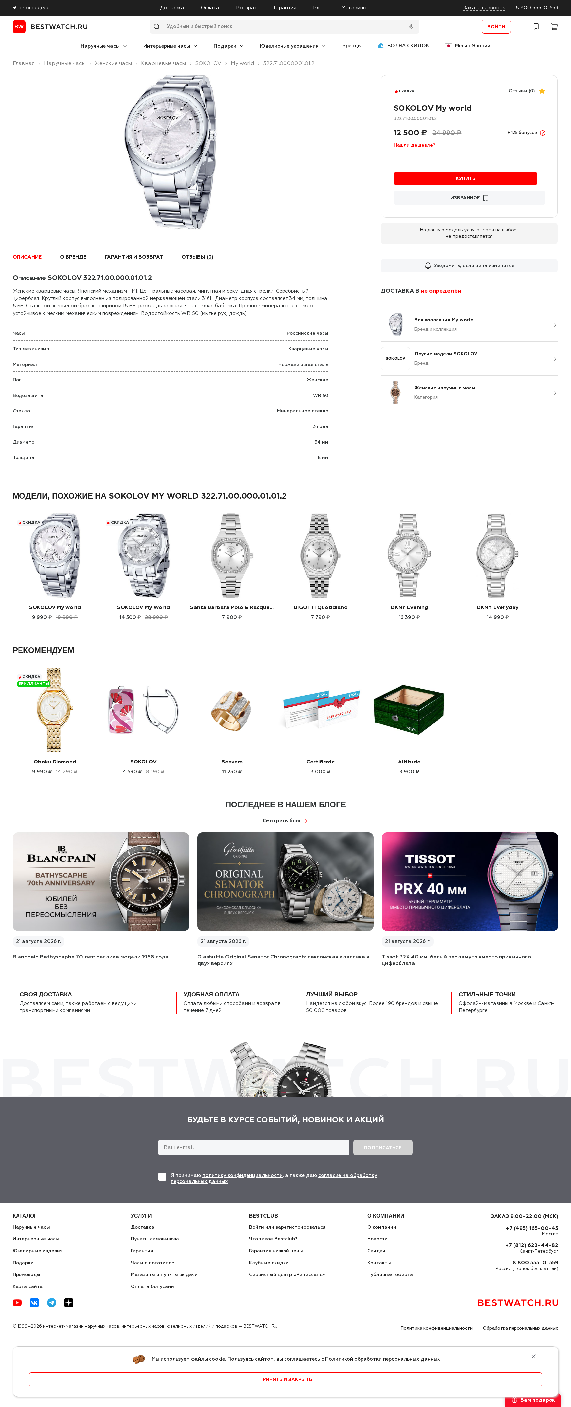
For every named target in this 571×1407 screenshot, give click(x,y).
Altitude (409, 762)
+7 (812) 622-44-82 (531, 1245)
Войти (496, 27)
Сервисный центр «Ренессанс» (287, 1274)
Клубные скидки (269, 1263)
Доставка (172, 7)
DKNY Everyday (497, 607)
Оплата (210, 7)
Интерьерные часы (166, 46)
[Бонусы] (542, 133)
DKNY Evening (409, 607)
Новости (377, 1239)
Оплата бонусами (152, 1286)
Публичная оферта (390, 1274)
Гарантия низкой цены (276, 1251)
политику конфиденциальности (242, 1175)
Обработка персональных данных (520, 1328)
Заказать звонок (484, 7)
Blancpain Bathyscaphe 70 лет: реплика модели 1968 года (91, 957)
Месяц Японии (472, 45)
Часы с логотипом (153, 1263)
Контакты (379, 1263)
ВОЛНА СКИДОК (408, 45)
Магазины (353, 7)
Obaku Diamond (55, 762)
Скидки (376, 1251)
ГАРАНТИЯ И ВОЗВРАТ (134, 257)
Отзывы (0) (522, 91)
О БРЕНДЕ (73, 257)
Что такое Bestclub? (273, 1239)
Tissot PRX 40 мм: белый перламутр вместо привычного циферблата (456, 960)
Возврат (246, 7)
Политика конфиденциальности (437, 1328)
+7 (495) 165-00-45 (532, 1228)
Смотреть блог (282, 820)
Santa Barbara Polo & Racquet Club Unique (232, 607)
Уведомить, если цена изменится (474, 265)
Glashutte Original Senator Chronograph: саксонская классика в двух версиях (283, 960)
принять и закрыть (285, 1379)
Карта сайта (28, 1286)
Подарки (225, 46)
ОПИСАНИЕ (27, 257)
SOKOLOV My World (143, 607)
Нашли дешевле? (414, 145)
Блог (319, 7)
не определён (36, 7)
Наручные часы (100, 46)
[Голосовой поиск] (411, 26)
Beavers (232, 762)
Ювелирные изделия (38, 1251)
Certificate (320, 762)
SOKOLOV (143, 762)
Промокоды (26, 1274)
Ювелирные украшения (289, 46)
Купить (465, 178)
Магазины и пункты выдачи (164, 1274)
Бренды (352, 45)
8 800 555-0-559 (537, 7)
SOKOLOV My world (55, 607)
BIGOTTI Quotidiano (321, 607)
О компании (381, 1227)
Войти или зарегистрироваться (287, 1227)
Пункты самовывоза (155, 1239)
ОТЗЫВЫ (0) (197, 257)
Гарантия (285, 7)
